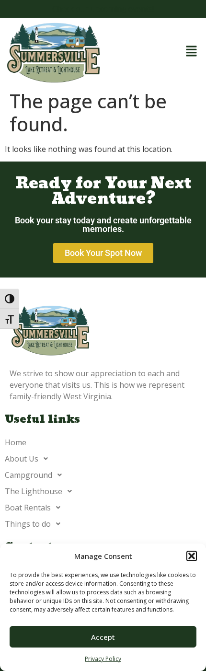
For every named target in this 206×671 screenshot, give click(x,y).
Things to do (28, 524)
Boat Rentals (28, 507)
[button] (191, 556)
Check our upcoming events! (103, 8)
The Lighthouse (33, 491)
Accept (103, 637)
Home (15, 442)
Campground (28, 475)
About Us (21, 458)
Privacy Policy (103, 659)
